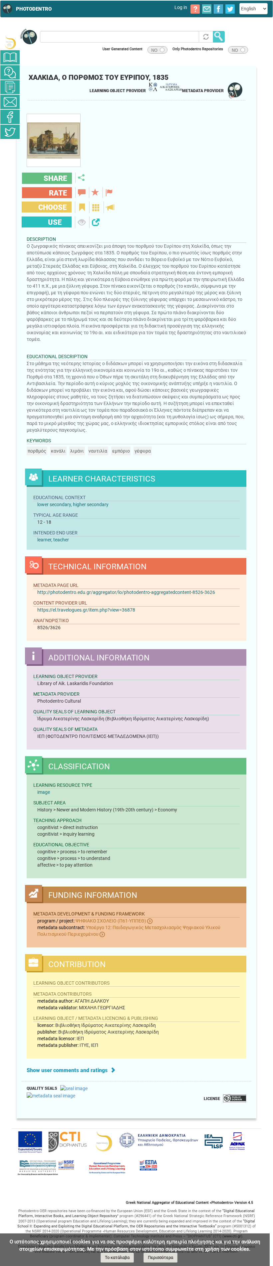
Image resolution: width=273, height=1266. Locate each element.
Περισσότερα (160, 1257)
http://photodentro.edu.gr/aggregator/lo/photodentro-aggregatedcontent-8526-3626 (126, 592)
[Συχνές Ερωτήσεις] (10, 72)
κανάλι (58, 451)
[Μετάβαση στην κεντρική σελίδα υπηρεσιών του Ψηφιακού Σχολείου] (10, 42)
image (43, 792)
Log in (180, 7)
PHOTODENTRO (34, 9)
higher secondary (91, 504)
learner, (45, 539)
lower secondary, (54, 504)
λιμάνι (77, 451)
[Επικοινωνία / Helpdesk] (10, 101)
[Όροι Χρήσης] (10, 87)
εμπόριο (121, 451)
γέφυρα (143, 451)
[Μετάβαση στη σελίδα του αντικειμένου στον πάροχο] (54, 165)
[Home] (6, 8)
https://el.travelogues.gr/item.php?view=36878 (86, 610)
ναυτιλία (98, 451)
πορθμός (37, 451)
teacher (61, 539)
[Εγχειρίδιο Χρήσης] (10, 57)
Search (219, 37)
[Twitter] (10, 131)
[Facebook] (10, 116)
